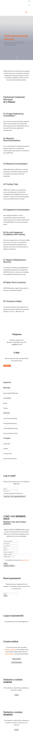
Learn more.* (25, 560)
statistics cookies (9, 649)
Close (16, 695)
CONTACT (7, 365)
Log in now (7, 496)
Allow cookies (16, 659)
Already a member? (9, 565)
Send (5, 595)
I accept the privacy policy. (17, 560)
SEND (5, 563)
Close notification (16, 662)
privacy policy (9, 654)
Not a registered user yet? (18, 496)
